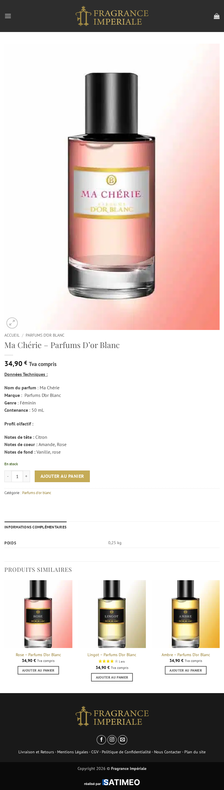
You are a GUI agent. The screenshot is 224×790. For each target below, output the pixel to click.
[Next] (219, 636)
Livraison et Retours (36, 752)
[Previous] (4, 636)
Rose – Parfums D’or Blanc (38, 654)
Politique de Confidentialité (126, 752)
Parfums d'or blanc (45, 335)
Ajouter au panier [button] (38, 670)
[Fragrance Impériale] (112, 16)
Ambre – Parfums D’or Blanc (186, 654)
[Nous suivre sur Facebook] (101, 740)
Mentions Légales (72, 752)
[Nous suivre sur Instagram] (112, 740)
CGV (95, 752)
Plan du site (195, 752)
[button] (7, 16)
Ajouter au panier (62, 476)
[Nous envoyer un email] (122, 740)
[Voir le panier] (217, 16)
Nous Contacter (167, 752)
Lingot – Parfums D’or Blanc (112, 654)
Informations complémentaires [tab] (35, 527)
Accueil (12, 335)
